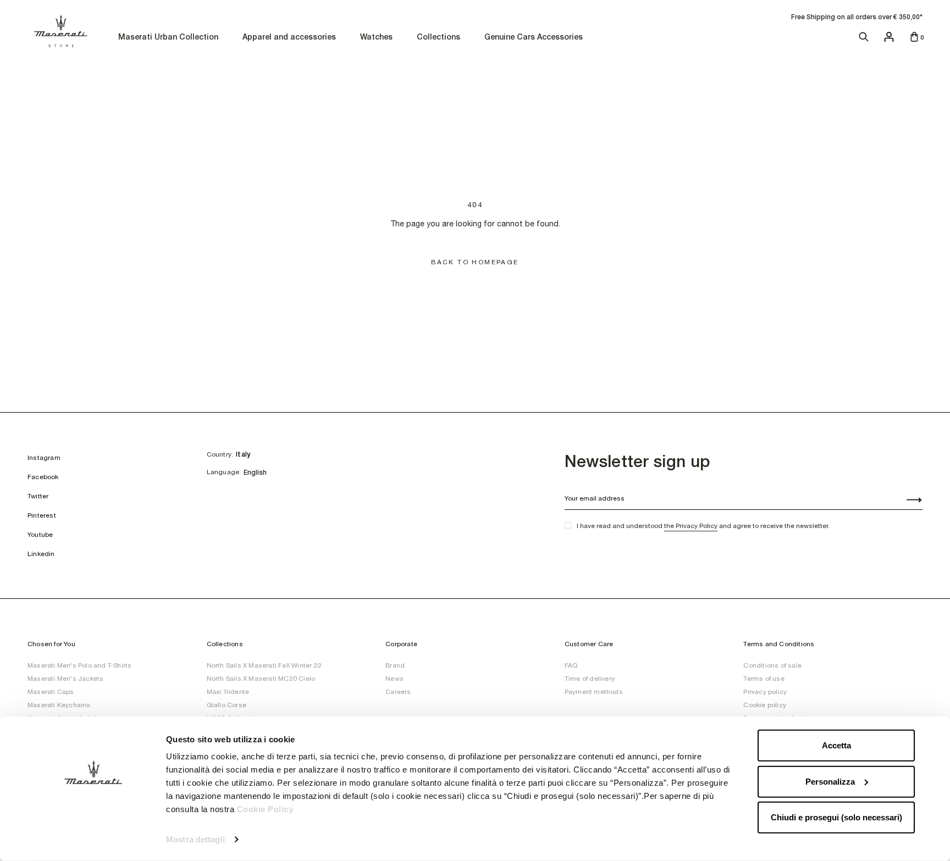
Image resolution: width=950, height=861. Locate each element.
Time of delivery (590, 678)
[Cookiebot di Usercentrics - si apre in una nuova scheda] (93, 839)
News (394, 678)
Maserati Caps (50, 692)
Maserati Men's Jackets (65, 678)
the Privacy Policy (690, 526)
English (255, 472)
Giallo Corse (226, 705)
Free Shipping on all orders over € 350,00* (857, 17)
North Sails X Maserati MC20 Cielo (261, 678)
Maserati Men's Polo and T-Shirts (79, 665)
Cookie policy (764, 705)
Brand (395, 665)
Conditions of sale (772, 665)
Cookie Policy (265, 809)
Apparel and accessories (289, 37)
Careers (398, 692)
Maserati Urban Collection (168, 37)
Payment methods (594, 692)
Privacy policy (765, 692)
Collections (438, 37)
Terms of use (763, 678)
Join (908, 501)
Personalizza (830, 781)
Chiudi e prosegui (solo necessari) (836, 817)
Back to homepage (474, 262)
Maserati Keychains (59, 705)
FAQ (571, 665)
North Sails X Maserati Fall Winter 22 (264, 665)
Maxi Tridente (228, 692)
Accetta (836, 745)
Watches (376, 37)
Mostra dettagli (195, 839)
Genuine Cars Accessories (533, 37)
